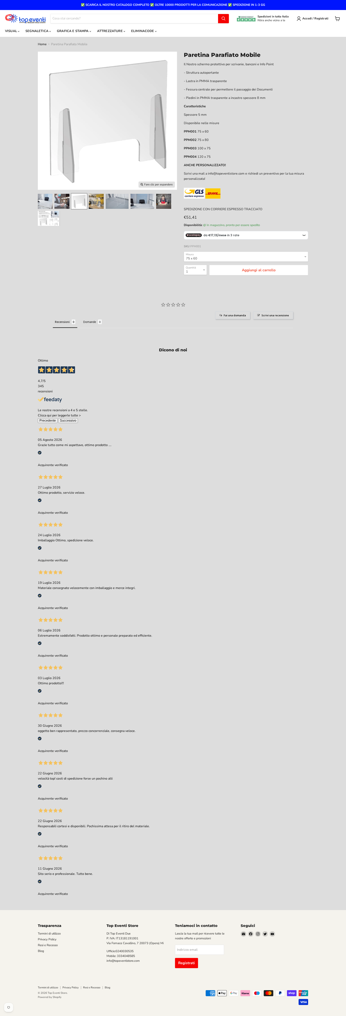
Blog (41, 951)
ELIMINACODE (143, 31)
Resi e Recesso (48, 945)
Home (42, 44)
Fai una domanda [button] (235, 315)
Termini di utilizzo (49, 934)
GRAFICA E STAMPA (73, 31)
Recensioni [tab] (62, 322)
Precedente (47, 420)
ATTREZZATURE (110, 31)
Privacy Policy (47, 939)
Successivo (68, 420)
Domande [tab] (89, 322)
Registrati (186, 963)
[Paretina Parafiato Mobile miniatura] (62, 201)
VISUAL (11, 31)
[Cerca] (223, 18)
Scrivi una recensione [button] (275, 315)
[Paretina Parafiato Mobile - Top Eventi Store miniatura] (45, 201)
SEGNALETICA (37, 31)
